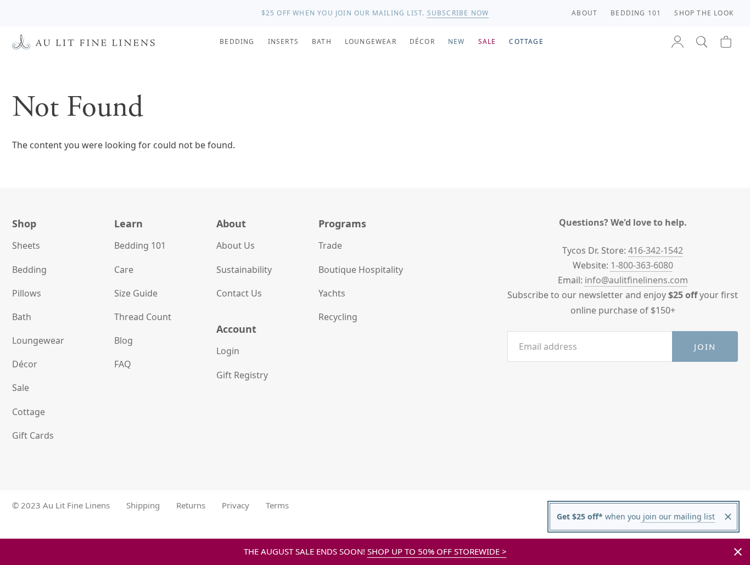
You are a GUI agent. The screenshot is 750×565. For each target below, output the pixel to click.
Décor (24, 364)
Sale (20, 388)
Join (705, 346)
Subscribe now (458, 13)
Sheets (26, 245)
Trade (330, 245)
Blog (123, 340)
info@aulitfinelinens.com (636, 280)
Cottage (28, 412)
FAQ (122, 364)
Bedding (29, 270)
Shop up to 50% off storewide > (437, 551)
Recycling (337, 317)
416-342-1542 (655, 250)
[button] (702, 42)
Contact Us (239, 293)
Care (123, 270)
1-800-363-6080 (642, 265)
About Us (235, 245)
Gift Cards (33, 435)
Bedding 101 (140, 245)
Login (227, 351)
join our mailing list (678, 516)
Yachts (331, 293)
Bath (21, 317)
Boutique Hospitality (360, 270)
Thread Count (142, 317)
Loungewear (38, 340)
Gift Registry (242, 375)
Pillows (26, 293)
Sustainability (244, 270)
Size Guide (136, 293)
